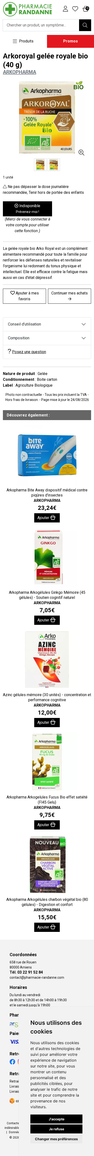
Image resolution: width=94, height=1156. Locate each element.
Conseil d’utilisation (24, 324)
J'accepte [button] (56, 1119)
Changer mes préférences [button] (56, 1139)
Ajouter (43, 517)
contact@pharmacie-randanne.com (37, 977)
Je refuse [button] (56, 1129)
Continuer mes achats (69, 293)
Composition (18, 338)
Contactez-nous (18, 1123)
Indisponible (28, 209)
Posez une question (29, 352)
